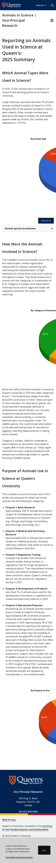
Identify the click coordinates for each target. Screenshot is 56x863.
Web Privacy (9, 819)
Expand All (46, 220)
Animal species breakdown (20, 228)
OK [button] (44, 850)
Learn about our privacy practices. (19, 857)
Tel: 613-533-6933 (28, 811)
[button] (52, 5)
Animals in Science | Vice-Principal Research (19, 20)
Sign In (40, 5)
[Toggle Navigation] (52, 20)
